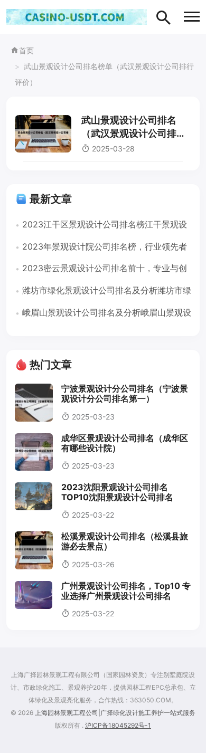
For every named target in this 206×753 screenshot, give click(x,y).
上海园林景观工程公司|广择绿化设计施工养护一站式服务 (115, 713)
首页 (26, 50)
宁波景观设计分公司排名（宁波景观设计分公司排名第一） (124, 393)
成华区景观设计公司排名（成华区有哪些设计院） (124, 443)
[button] (192, 16)
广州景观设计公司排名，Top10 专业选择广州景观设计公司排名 (126, 590)
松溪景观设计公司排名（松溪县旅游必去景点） (124, 541)
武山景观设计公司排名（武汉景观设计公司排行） (128, 133)
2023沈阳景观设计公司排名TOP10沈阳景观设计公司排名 (117, 492)
